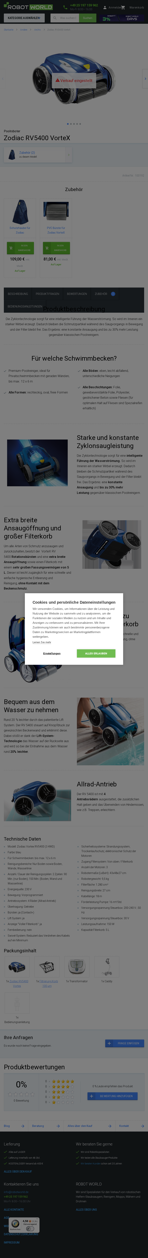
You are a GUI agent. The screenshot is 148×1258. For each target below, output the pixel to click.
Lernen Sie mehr (42, 642)
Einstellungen (52, 653)
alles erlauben (96, 653)
